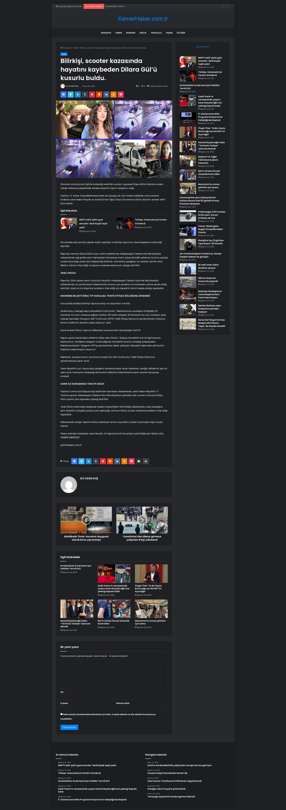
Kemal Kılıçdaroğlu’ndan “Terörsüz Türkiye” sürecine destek (75, 623)
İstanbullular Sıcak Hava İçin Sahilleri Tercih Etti (127, 6)
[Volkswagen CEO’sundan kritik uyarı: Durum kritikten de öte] (188, 215)
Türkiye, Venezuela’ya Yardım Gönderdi (210, 74)
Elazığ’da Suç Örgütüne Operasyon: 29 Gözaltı (211, 242)
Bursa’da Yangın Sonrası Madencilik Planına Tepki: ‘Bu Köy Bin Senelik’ (212, 323)
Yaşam (169, 33)
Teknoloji (156, 33)
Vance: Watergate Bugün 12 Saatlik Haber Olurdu (210, 229)
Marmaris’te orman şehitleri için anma (150, 622)
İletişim (181, 33)
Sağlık (142, 33)
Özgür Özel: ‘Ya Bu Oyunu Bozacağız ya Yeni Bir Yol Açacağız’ (148, 588)
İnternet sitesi (122, 703)
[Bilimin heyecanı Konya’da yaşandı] (188, 282)
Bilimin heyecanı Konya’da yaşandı (208, 280)
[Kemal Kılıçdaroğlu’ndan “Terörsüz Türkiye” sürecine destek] (76, 609)
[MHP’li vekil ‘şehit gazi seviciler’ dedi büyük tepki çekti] (69, 223)
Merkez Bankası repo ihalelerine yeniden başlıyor (209, 308)
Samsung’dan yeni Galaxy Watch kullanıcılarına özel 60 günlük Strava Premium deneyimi (199, 200)
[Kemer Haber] (143, 18)
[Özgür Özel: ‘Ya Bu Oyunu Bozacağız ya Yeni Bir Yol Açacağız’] (151, 573)
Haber (118, 33)
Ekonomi (130, 33)
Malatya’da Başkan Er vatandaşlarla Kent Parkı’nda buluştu (210, 294)
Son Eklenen (202, 46)
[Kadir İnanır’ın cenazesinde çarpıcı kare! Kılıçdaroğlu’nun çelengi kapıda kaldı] (114, 573)
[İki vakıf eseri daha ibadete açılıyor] (188, 268)
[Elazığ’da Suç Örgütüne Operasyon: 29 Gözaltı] (188, 244)
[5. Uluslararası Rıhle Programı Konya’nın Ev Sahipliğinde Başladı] (188, 118)
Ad (62, 692)
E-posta (64, 703)
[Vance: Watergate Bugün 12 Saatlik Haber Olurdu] (188, 230)
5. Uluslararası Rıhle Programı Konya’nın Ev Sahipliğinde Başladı (210, 117)
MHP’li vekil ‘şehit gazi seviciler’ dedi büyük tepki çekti (93, 223)
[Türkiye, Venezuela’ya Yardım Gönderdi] (124, 223)
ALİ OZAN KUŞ (72, 86)
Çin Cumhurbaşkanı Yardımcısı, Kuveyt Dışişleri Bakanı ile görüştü (201, 255)
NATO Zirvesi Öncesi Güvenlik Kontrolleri (113, 622)
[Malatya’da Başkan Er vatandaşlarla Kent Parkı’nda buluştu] (188, 295)
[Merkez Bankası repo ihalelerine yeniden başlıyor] (188, 309)
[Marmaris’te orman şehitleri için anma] (151, 609)
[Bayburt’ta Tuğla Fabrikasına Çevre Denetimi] (188, 160)
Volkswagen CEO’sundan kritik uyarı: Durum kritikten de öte (211, 215)
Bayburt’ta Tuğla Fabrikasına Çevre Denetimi (208, 159)
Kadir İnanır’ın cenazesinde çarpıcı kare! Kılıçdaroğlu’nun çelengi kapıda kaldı (114, 588)
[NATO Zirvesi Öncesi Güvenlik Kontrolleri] (114, 609)
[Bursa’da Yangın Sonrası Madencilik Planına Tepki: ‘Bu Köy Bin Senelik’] (188, 324)
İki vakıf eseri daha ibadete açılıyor (208, 266)
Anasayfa (106, 33)
